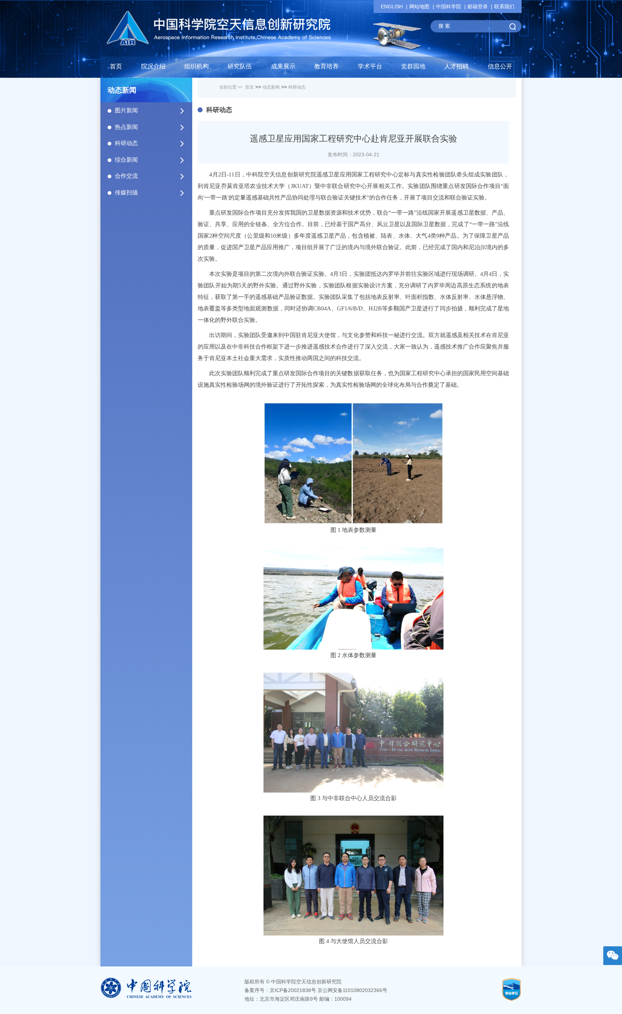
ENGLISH (392, 6)
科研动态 (126, 143)
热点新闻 (126, 127)
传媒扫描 (126, 192)
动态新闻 (271, 87)
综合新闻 (126, 160)
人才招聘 (456, 66)
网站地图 (419, 6)
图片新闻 (126, 110)
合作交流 (126, 176)
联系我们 (504, 6)
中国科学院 (448, 6)
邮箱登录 (478, 6)
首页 (116, 66)
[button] (239, 68)
